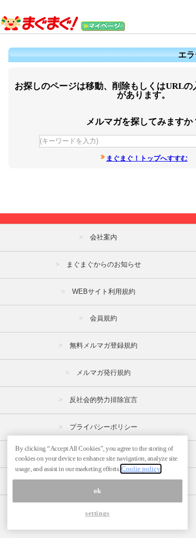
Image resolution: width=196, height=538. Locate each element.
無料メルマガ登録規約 (103, 345)
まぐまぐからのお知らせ (103, 264)
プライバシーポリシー (103, 427)
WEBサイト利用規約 (103, 291)
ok (97, 491)
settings (97, 513)
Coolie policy (140, 469)
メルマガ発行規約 (103, 372)
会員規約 (103, 318)
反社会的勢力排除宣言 (103, 400)
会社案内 (103, 237)
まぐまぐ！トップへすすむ (147, 158)
